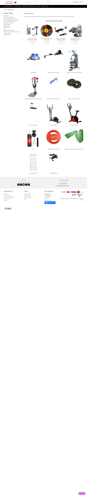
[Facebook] (18, 184)
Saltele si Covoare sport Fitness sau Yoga (12, 31)
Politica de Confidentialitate (9, 197)
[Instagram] (29, 184)
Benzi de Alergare (7, 24)
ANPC (25, 198)
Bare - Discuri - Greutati (8, 23)
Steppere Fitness (7, 34)
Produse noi (18, 6)
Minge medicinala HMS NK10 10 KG (46, 39)
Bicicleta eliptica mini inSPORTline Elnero (75, 39)
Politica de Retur (27, 195)
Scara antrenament (7, 33)
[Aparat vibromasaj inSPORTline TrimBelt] (32, 30)
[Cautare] (48, 2)
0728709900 (64, 183)
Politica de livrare (7, 198)
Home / (5, 9)
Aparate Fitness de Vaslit (9, 17)
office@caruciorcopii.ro (64, 185)
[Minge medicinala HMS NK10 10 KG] (46, 30)
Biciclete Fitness (7, 27)
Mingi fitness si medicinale (9, 30)
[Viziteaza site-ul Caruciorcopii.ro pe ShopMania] (8, 208)
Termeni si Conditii (7, 195)
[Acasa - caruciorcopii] (10, 2)
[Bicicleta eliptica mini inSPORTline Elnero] (75, 30)
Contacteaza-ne (51, 202)
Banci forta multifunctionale (9, 21)
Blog (43, 6)
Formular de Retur (28, 197)
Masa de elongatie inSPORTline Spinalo (60, 39)
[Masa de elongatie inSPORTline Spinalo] (60, 30)
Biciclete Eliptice (7, 26)
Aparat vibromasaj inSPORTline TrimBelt (32, 39)
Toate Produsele (8, 6)
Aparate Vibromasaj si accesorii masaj (11, 20)
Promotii (24, 6)
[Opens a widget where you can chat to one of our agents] (82, 493)
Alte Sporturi (6, 15)
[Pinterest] (21, 184)
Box (4, 28)
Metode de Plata (27, 194)
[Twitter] (26, 184)
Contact (38, 6)
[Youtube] (23, 184)
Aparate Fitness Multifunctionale (10, 18)
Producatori (31, 6)
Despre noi (6, 194)
